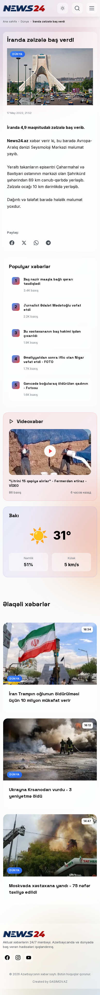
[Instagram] (18, 957)
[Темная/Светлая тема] (62, 8)
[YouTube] (28, 957)
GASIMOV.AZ (58, 981)
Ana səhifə (10, 21)
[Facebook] (7, 957)
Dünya (25, 21)
